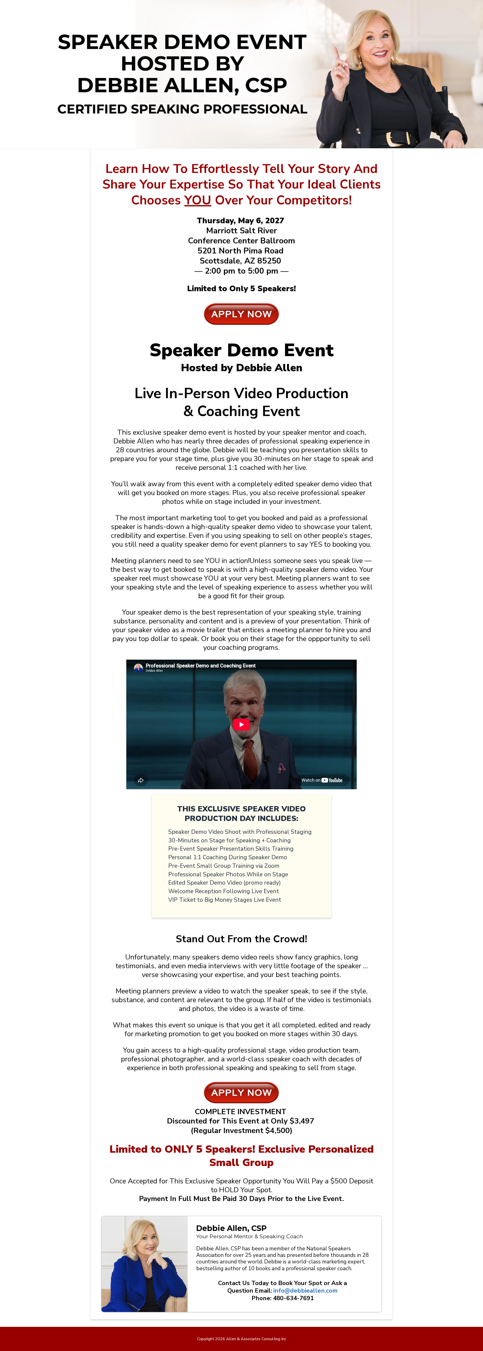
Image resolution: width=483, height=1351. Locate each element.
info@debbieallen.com (305, 1291)
